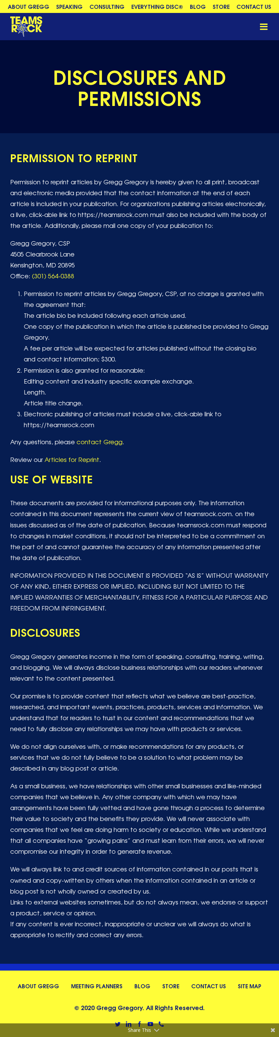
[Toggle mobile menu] (264, 26)
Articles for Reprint (72, 459)
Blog (142, 985)
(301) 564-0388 (53, 275)
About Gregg (38, 985)
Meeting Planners (96, 985)
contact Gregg (99, 441)
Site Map (249, 985)
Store (170, 985)
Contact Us (208, 985)
